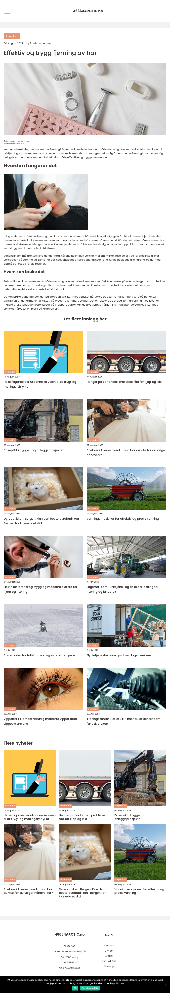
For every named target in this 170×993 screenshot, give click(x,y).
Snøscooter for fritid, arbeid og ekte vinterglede (39, 655)
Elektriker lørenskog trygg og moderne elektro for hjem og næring (40, 589)
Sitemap (109, 966)
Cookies (109, 956)
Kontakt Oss (109, 961)
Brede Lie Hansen (40, 43)
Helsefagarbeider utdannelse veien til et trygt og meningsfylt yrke (40, 384)
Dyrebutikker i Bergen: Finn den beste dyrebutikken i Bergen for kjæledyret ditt (42, 520)
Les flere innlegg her (85, 319)
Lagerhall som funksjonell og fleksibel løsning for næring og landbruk (123, 589)
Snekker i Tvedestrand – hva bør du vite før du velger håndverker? (126, 452)
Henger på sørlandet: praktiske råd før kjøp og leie (124, 382)
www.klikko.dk (72, 967)
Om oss (109, 950)
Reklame (109, 945)
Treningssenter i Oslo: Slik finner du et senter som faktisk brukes (123, 721)
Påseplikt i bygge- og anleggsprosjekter (34, 450)
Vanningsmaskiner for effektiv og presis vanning (123, 518)
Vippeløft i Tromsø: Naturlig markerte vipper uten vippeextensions (40, 721)
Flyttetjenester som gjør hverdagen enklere (119, 655)
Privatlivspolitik (90, 988)
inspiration (11, 36)
